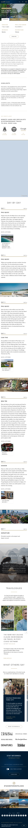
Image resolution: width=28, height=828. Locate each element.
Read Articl (7, 658)
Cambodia (9, 718)
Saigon (4, 466)
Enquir (14, 36)
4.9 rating (23, 134)
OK (24, 825)
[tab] (5, 19)
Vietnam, (9, 717)
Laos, (14, 717)
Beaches (4, 32)
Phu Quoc (5, 212)
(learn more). (8, 826)
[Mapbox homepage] (24, 196)
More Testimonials (14, 726)
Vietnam (17, 32)
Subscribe (14, 774)
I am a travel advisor (16, 769)
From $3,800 (18, 26)
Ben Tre (4, 401)
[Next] (26, 632)
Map (25, 208)
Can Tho (4, 337)
